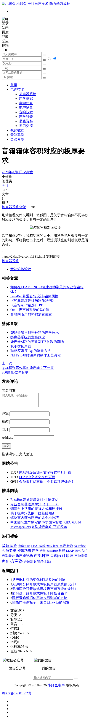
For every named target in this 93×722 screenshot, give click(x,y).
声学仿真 (26, 103)
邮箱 (5, 421)
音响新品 (52, 546)
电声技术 (17, 89)
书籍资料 (26, 121)
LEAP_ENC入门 (76, 550)
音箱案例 (17, 135)
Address (8, 437)
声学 (35, 551)
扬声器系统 (27, 94)
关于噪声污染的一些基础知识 (32, 513)
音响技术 (26, 112)
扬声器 (16, 561)
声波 (43, 550)
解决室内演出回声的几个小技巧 (34, 518)
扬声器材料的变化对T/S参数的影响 (37, 342)
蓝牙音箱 (80, 546)
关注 (5, 186)
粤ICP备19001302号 (16, 693)
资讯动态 (24, 550)
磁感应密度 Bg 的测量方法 (30, 351)
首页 (13, 85)
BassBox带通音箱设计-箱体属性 (34, 296)
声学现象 (24, 546)
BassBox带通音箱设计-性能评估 (34, 499)
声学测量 (80, 556)
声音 (5, 561)
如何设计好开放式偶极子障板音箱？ (39, 593)
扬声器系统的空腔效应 (27, 337)
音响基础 (9, 546)
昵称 (5, 413)
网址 (5, 429)
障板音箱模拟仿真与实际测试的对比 (39, 598)
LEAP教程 (38, 546)
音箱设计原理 (62, 555)
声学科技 (41, 555)
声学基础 (26, 98)
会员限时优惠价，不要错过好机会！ (46, 481)
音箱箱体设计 (20, 269)
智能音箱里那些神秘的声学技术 (34, 332)
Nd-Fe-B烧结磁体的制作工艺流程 (35, 355)
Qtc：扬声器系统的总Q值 (29, 310)
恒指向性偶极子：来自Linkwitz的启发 (40, 602)
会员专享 (17, 139)
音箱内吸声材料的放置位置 (31, 314)
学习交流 (26, 126)
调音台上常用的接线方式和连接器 (36, 509)
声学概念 (8, 556)
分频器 (28, 561)
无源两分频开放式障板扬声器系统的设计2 (44, 584)
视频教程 (17, 130)
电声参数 (66, 546)
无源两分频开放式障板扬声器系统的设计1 (44, 589)
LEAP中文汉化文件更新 (37, 477)
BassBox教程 (56, 550)
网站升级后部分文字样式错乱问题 (45, 472)
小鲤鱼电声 (56, 685)
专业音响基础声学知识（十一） (34, 504)
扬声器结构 (24, 556)
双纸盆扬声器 (20, 346)
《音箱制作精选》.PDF (27, 305)
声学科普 (26, 116)
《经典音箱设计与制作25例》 (32, 301)
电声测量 (26, 107)
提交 (6, 446)
